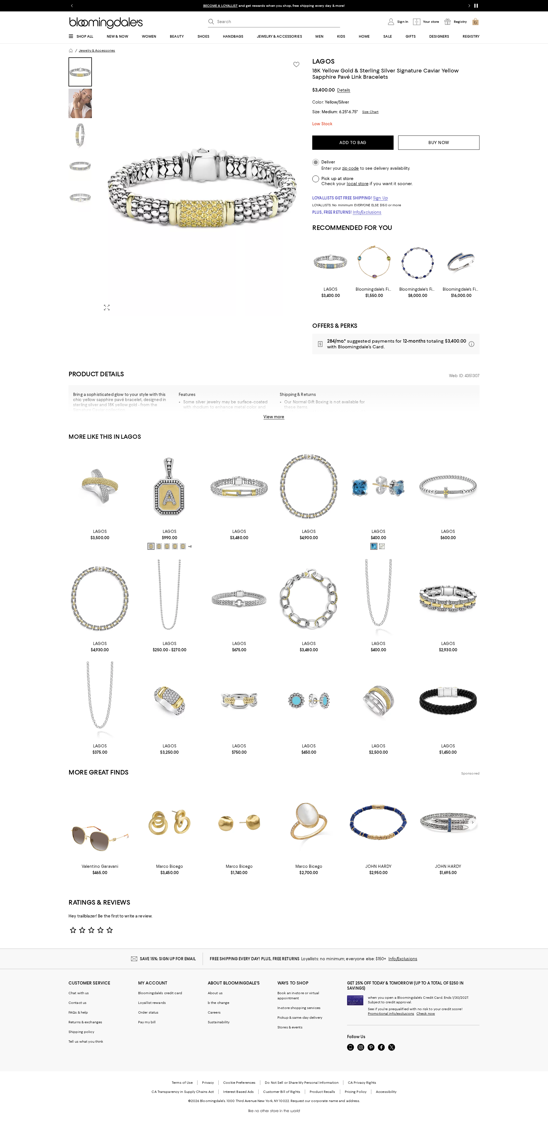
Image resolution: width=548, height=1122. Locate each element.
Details (343, 90)
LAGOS (323, 61)
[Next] (472, 261)
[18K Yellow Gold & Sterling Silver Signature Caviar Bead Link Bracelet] (308, 598)
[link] (330, 292)
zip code (350, 168)
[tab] (80, 71)
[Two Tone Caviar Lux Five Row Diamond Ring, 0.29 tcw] (378, 701)
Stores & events (290, 1027)
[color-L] (175, 546)
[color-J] (167, 546)
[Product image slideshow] (202, 186)
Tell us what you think (85, 1042)
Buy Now (438, 142)
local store (357, 184)
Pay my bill (147, 1022)
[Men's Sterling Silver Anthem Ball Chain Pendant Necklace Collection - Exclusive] (169, 598)
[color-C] (159, 546)
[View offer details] (396, 344)
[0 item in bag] (476, 21)
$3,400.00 (323, 90)
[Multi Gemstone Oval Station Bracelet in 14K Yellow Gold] (374, 262)
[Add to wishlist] (296, 64)
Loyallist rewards (152, 1003)
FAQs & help (78, 1012)
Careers (214, 1012)
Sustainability (219, 1022)
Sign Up (380, 198)
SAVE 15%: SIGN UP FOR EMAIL (168, 959)
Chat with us (78, 993)
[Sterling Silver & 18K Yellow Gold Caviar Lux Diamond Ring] (99, 486)
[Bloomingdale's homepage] (70, 50)
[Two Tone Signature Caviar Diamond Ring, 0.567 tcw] (169, 701)
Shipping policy (81, 1032)
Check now (425, 1014)
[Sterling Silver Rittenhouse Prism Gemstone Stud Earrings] (378, 486)
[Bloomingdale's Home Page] (106, 23)
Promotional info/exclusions (391, 1014)
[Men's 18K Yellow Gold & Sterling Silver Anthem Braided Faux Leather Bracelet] (448, 701)
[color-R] (183, 546)
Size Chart (370, 112)
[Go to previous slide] (71, 5)
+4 (190, 546)
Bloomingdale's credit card (160, 993)
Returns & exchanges (85, 1022)
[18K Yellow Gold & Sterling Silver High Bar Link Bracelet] (448, 598)
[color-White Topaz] (382, 546)
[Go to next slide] (469, 5)
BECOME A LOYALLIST (220, 6)
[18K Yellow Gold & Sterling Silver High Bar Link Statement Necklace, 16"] (308, 486)
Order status (148, 1012)
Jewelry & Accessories (97, 50)
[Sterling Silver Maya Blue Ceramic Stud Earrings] (308, 701)
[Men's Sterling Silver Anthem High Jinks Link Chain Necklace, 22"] (378, 598)
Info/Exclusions (367, 212)
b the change (218, 1003)
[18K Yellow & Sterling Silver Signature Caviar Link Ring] (239, 701)
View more (273, 417)
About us (215, 993)
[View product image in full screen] (106, 307)
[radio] (151, 546)
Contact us (77, 1003)
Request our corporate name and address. (325, 1101)
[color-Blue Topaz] (374, 546)
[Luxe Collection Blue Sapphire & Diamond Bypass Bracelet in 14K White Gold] (461, 262)
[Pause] (476, 5)
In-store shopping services (299, 1008)
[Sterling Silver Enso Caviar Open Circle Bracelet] (239, 598)
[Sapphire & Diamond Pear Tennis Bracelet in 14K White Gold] (417, 262)
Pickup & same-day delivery (299, 1018)
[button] (186, 186)
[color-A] (151, 546)
